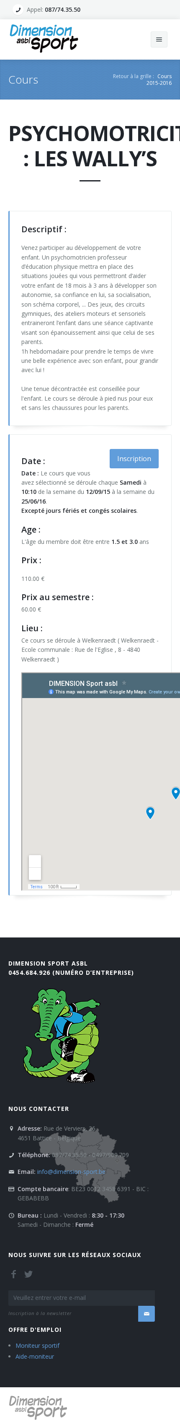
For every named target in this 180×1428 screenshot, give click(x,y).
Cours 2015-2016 (159, 80)
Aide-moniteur (34, 1356)
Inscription (134, 458)
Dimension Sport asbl (48, 963)
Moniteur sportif (37, 1345)
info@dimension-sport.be (71, 1172)
